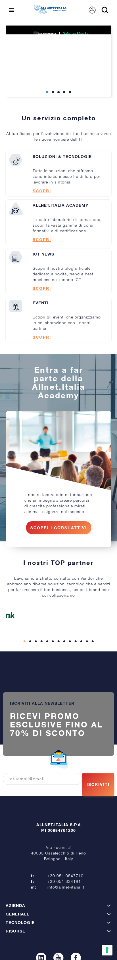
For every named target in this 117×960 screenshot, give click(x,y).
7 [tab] (58, 660)
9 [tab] (70, 660)
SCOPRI (42, 209)
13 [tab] (92, 660)
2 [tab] (53, 111)
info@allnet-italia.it (65, 906)
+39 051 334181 (64, 900)
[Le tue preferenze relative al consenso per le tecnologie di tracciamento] (107, 950)
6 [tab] (53, 660)
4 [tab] (64, 111)
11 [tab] (81, 660)
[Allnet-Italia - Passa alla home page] (50, 31)
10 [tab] (75, 660)
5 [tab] (70, 111)
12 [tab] (87, 660)
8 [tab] (64, 660)
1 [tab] (47, 111)
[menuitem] (92, 29)
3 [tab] (58, 111)
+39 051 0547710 (65, 894)
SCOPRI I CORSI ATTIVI (58, 546)
